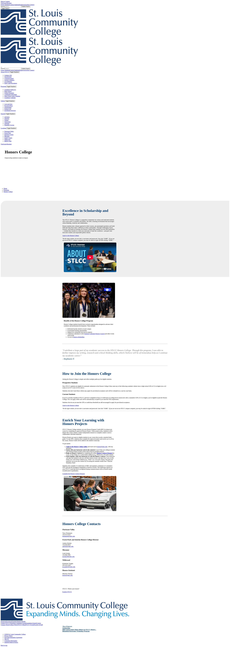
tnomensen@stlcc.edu (68, 536)
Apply (5, 3)
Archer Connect (29, 4)
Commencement (9, 78)
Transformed (8, 77)
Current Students (14, 4)
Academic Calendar (10, 98)
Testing (6, 120)
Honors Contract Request (104, 453)
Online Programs (9, 93)
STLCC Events (29, 625)
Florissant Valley (9, 131)
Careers (39, 623)
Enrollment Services (10, 110)
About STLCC (5, 72)
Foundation (29, 623)
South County (8, 138)
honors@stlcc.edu (102, 446)
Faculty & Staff (38, 625)
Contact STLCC (5, 623)
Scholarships (8, 107)
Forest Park (7, 133)
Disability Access (9, 125)
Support (3, 114)
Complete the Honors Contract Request (73, 474)
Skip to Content (5, 1)
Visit (2, 3)
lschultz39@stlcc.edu (68, 556)
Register (9, 3)
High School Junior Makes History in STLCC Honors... (79, 629)
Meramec (7, 136)
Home (5, 188)
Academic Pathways (10, 89)
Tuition (3, 101)
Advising (7, 117)
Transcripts (7, 122)
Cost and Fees (8, 104)
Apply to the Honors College (70, 235)
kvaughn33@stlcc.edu (68, 567)
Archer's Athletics (9, 80)
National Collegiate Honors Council (94, 334)
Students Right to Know (11, 642)
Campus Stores (5, 625)
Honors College (8, 191)
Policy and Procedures (10, 83)
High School (8, 91)
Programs (3, 86)
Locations (3, 128)
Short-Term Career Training (12, 96)
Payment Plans (8, 106)
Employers (22, 4)
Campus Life (8, 75)
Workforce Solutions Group (18, 623)
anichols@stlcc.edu (67, 546)
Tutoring (6, 118)
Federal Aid (7, 109)
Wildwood (7, 139)
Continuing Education (10, 94)
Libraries (6, 123)
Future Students (5, 4)
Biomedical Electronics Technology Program (75, 631)
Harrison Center (8, 134)
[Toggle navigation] (1, 67)
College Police (13, 625)
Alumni (34, 623)
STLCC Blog (21, 625)
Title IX (6, 639)
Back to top (4, 645)
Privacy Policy (8, 636)
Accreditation (8, 81)
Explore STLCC (67, 592)
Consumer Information (10, 641)
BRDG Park (7, 141)
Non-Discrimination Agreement (13, 637)
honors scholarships (78, 337)
